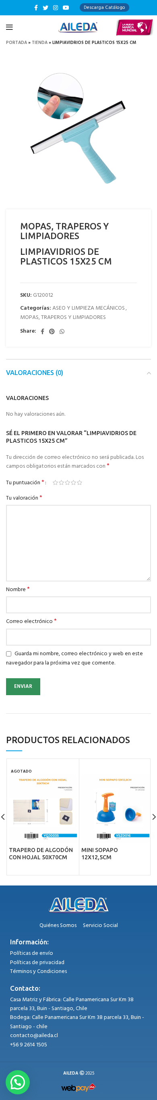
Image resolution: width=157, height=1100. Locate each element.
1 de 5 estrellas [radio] (55, 482)
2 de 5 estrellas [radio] (61, 482)
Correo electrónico (31, 621)
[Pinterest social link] (52, 331)
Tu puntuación (25, 482)
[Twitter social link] (45, 7)
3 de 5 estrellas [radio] (67, 482)
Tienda (40, 42)
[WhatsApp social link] (62, 331)
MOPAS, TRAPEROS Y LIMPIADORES (63, 317)
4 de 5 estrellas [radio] (73, 482)
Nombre (18, 589)
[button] (18, 1082)
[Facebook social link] (36, 7)
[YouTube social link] (66, 7)
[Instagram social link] (55, 7)
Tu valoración (24, 498)
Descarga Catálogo (104, 8)
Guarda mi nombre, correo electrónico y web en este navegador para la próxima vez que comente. (74, 658)
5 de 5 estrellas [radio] (79, 482)
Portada (16, 42)
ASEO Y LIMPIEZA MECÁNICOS (88, 308)
